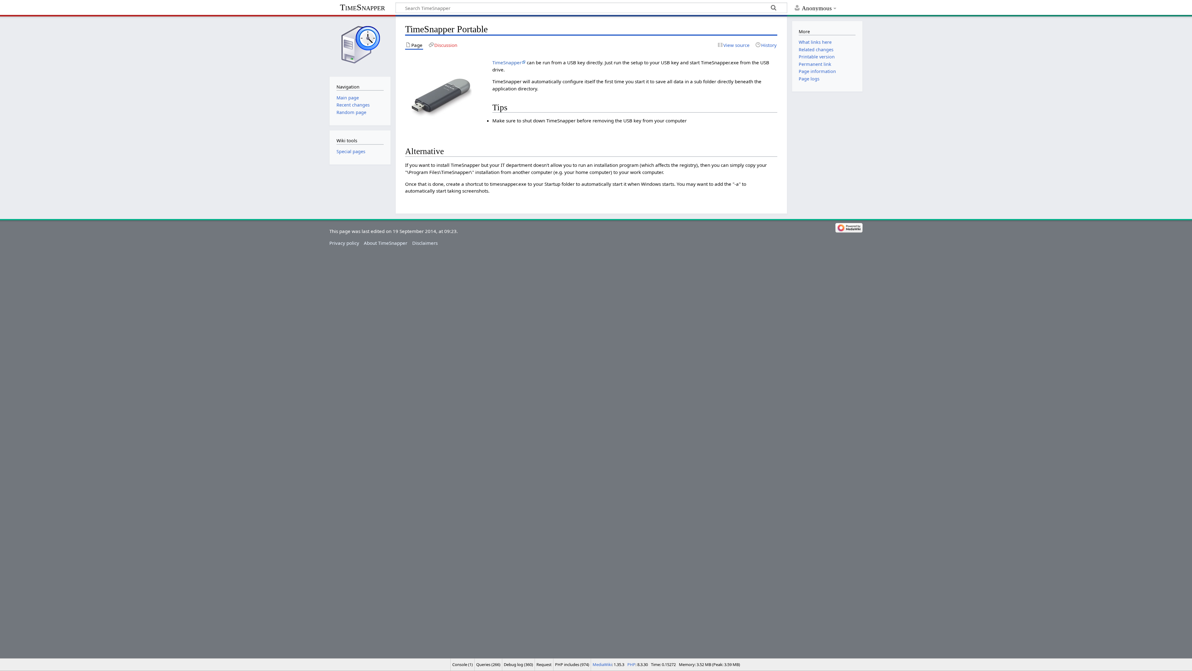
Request (544, 664)
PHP (631, 664)
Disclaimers (425, 243)
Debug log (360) (518, 664)
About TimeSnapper (385, 243)
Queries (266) (488, 664)
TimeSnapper (362, 7)
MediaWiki (602, 664)
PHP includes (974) (572, 664)
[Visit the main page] (360, 46)
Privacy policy (344, 243)
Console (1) (462, 664)
